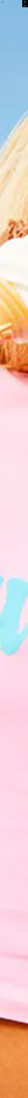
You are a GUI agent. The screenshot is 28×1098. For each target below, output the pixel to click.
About (5, 19)
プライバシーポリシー (7, 51)
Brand (6, 10)
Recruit (6, 23)
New (5, 14)
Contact (6, 32)
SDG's (5, 27)
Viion (5, 5)
